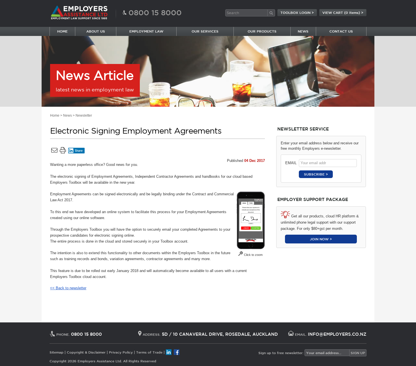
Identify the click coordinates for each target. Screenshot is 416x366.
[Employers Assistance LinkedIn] (168, 352)
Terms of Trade (149, 352)
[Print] (63, 151)
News (67, 115)
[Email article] (54, 151)
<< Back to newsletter (68, 288)
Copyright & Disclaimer (86, 352)
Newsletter (84, 115)
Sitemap (56, 352)
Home (54, 115)
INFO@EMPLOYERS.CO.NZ (337, 334)
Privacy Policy (121, 352)
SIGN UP (358, 353)
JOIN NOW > (321, 239)
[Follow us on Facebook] (176, 352)
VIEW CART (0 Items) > (342, 12)
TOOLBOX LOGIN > (297, 12)
